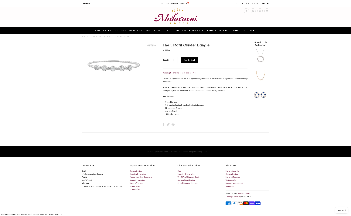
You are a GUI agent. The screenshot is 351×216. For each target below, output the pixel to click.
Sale (168, 30)
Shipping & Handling (171, 73)
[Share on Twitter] (168, 125)
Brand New (180, 30)
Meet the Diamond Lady (187, 174)
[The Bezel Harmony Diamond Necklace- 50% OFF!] (260, 83)
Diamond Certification (186, 180)
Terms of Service (136, 183)
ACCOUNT (240, 3)
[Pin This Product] (173, 125)
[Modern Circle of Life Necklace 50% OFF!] (260, 64)
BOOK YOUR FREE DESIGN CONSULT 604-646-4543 (118, 30)
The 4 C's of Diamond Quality (189, 177)
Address (85, 183)
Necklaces (224, 30)
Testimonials (231, 180)
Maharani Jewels (232, 171)
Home (147, 30)
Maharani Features (233, 177)
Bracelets (239, 30)
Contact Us (230, 186)
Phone (84, 177)
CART (265, 3)
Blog (179, 171)
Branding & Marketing (233, 197)
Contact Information (137, 180)
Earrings (211, 30)
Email (84, 171)
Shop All (158, 30)
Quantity (166, 60)
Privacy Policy (135, 189)
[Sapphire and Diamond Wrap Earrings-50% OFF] (260, 102)
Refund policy (135, 186)
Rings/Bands (196, 30)
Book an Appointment (234, 183)
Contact (252, 30)
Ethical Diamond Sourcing (188, 183)
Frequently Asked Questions (141, 177)
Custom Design (136, 171)
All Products (94, 37)
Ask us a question (189, 73)
